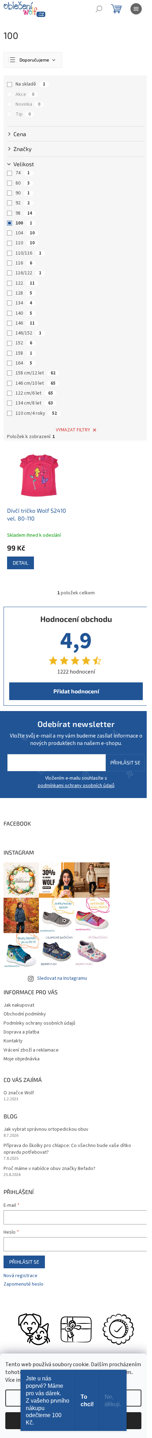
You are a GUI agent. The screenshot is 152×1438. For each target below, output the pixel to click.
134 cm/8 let (34, 403)
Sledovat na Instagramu (62, 978)
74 (23, 172)
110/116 (28, 253)
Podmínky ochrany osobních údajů (39, 1023)
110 (25, 242)
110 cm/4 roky (36, 413)
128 (24, 293)
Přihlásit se (125, 762)
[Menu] (136, 9)
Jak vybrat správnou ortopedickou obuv (46, 1129)
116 (24, 263)
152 (24, 343)
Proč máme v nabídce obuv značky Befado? (49, 1168)
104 (25, 233)
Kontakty (13, 1040)
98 (24, 213)
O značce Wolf (19, 1093)
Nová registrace (20, 1276)
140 (24, 313)
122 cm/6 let (34, 393)
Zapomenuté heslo (23, 1284)
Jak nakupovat (19, 1005)
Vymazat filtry (73, 429)
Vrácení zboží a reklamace (31, 1050)
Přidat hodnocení (76, 691)
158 (24, 353)
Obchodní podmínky (25, 1014)
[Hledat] (99, 9)
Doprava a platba (21, 1032)
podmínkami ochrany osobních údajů (76, 785)
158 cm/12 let (35, 373)
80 (23, 183)
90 (23, 193)
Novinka (28, 104)
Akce (25, 94)
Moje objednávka (22, 1059)
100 (24, 223)
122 (25, 283)
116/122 (28, 272)
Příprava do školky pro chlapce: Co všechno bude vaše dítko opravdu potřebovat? (67, 1149)
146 (25, 323)
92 (23, 202)
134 (24, 303)
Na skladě (30, 84)
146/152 (28, 333)
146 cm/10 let (35, 383)
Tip (23, 114)
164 (24, 363)
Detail (20, 563)
